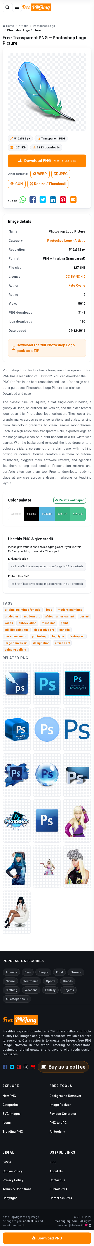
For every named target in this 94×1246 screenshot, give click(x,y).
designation (41, 643)
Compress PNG (61, 1198)
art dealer (11, 616)
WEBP (41, 174)
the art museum (15, 636)
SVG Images (12, 1113)
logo (49, 609)
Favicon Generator (63, 1113)
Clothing (11, 990)
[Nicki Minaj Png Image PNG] (17, 866)
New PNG (9, 1095)
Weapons (31, 990)
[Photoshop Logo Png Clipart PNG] (77, 774)
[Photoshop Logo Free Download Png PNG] (47, 820)
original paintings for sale (22, 609)
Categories (11, 1104)
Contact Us (57, 1180)
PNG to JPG (58, 1122)
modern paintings (70, 609)
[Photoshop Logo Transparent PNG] (17, 683)
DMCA (7, 1162)
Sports (50, 981)
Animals (11, 972)
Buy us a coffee (66, 1067)
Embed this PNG (18, 576)
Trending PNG (13, 1131)
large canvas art (16, 643)
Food (59, 972)
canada (64, 629)
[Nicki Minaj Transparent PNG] (77, 866)
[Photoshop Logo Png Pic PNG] (17, 820)
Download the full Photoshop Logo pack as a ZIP (46, 348)
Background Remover (65, 1095)
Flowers (76, 972)
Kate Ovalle (76, 285)
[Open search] (7, 7)
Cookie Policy (13, 1171)
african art (62, 643)
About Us (56, 1171)
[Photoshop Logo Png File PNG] (47, 683)
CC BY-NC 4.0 (75, 276)
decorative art (44, 629)
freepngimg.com (66, 1221)
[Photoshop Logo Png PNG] (77, 729)
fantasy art (77, 636)
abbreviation (27, 623)
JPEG (63, 174)
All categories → (17, 999)
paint (64, 623)
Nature (10, 981)
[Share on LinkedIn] (53, 201)
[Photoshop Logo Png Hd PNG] (17, 774)
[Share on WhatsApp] (22, 201)
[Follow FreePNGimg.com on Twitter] (12, 1067)
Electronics (30, 981)
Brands (68, 981)
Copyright (10, 1198)
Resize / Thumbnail (49, 184)
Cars (27, 972)
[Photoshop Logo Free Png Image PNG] (47, 774)
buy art (84, 616)
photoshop (39, 636)
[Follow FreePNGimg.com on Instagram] (26, 1067)
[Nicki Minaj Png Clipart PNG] (47, 866)
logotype (58, 636)
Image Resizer (60, 1104)
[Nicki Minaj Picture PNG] (77, 820)
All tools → (57, 1131)
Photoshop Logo (59, 240)
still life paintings (16, 629)
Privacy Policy (13, 1180)
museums (48, 623)
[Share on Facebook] (32, 201)
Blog (53, 1162)
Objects (68, 990)
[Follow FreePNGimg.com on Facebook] (5, 1067)
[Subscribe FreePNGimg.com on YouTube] (33, 1067)
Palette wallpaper (71, 500)
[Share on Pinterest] (63, 201)
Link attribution (18, 558)
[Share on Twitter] (42, 201)
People (43, 972)
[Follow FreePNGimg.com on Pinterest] (19, 1067)
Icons (7, 1122)
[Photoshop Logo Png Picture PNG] (77, 683)
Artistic (80, 240)
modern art (32, 616)
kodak (9, 623)
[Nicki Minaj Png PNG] (17, 912)
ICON (18, 184)
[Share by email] (73, 201)
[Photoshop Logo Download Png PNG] (17, 729)
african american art (59, 616)
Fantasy (50, 990)
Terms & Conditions (17, 1189)
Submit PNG (58, 1189)
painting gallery (15, 649)
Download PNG (50, 160)
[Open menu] (17, 7)
